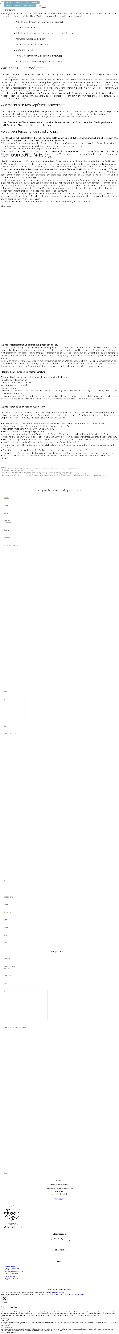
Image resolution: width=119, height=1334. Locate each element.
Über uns (7, 1275)
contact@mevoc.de (59, 1198)
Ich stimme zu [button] (69, 1294)
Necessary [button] (4, 1317)
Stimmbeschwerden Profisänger (13, 1271)
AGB (6, 1280)
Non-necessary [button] (5, 1325)
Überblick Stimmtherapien (12, 1273)
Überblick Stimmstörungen (12, 1268)
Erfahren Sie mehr (79, 1294)
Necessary (6, 1319)
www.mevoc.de (59, 1199)
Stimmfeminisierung (10, 1270)
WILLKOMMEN (9, 1266)
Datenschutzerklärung (57, 1292)
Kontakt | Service (9, 1276)
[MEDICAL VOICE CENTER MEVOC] (13, 1229)
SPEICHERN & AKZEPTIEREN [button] (11, 1332)
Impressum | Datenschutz (11, 1278)
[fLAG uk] (43, 7)
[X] (59, 1257)
